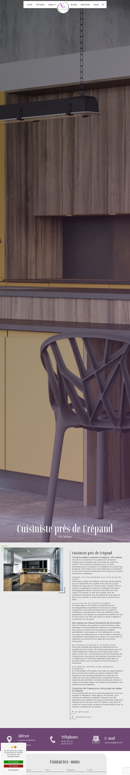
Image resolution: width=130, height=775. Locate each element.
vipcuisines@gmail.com (113, 743)
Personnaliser (13, 770)
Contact (96, 4)
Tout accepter (13, 762)
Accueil (29, 4)
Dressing (74, 4)
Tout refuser (13, 766)
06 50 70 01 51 (67, 741)
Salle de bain (85, 4)
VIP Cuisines (40, 4)
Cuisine (51, 4)
